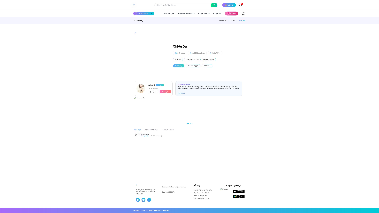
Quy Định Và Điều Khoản (202, 193)
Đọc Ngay (178, 66)
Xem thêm (181, 93)
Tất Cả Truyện (168, 13)
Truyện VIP (217, 13)
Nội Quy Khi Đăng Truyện (202, 198)
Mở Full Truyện (193, 66)
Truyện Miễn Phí (204, 13)
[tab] (137, 129)
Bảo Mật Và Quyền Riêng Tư (203, 190)
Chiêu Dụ (241, 20)
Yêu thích (207, 66)
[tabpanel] (189, 135)
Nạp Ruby (233, 13)
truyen (232, 20)
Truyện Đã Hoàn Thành (186, 13)
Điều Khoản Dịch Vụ (200, 196)
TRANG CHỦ (223, 20)
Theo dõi (154, 91)
